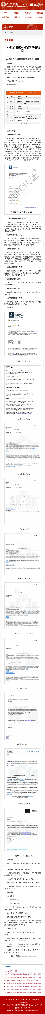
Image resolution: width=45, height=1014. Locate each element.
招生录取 (28, 17)
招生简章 (9, 33)
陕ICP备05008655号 (31, 1010)
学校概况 (17, 13)
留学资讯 (17, 17)
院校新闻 (28, 13)
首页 (5, 13)
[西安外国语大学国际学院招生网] (22, 4)
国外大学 (5, 17)
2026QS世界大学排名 (11, 971)
